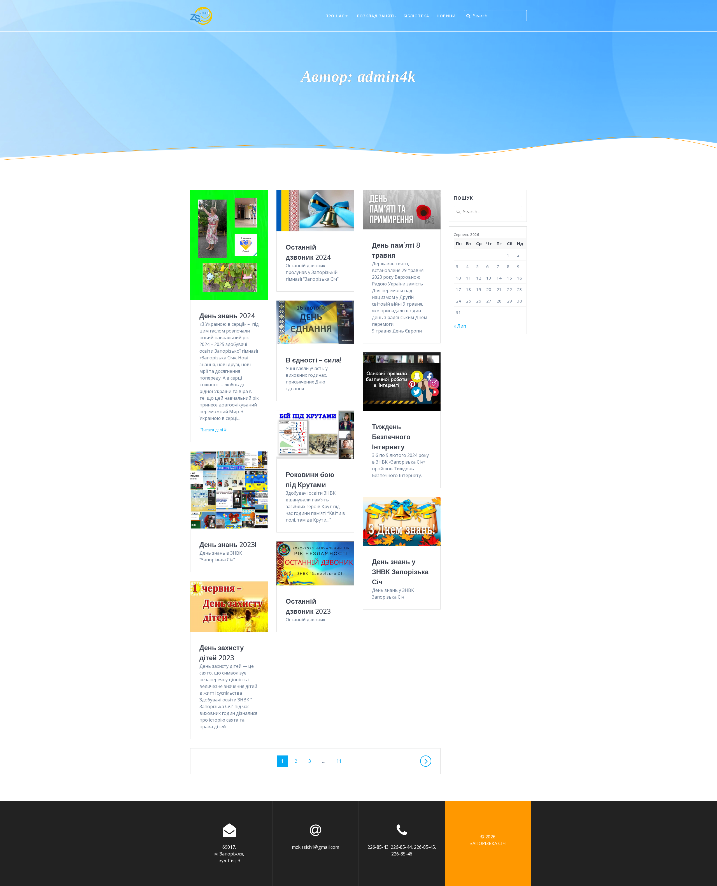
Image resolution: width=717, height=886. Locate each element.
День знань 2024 (227, 315)
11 (341, 761)
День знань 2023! (227, 544)
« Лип (460, 326)
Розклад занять (376, 15)
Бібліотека (416, 15)
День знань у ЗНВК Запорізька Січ (400, 571)
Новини (446, 15)
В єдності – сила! (313, 360)
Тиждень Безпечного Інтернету (391, 436)
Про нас (334, 15)
